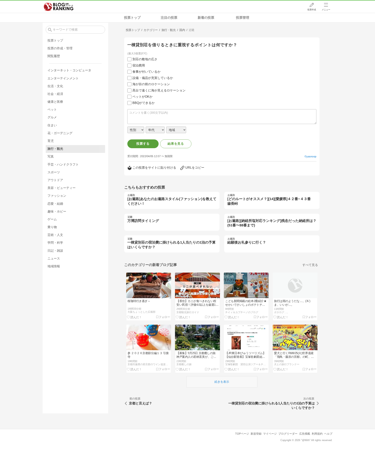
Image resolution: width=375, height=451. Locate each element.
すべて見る (310, 265)
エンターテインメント (63, 78)
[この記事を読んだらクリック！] (134, 317)
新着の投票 (206, 17)
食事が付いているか (146, 71)
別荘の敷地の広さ (144, 59)
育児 (50, 141)
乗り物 (52, 227)
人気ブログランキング (58, 6)
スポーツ (53, 172)
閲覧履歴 (53, 56)
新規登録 (256, 433)
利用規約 (317, 433)
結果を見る (176, 143)
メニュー (326, 9)
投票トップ (132, 17)
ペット (52, 109)
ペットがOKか (142, 96)
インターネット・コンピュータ (69, 70)
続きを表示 (221, 381)
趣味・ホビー (56, 211)
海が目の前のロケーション (151, 84)
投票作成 (311, 9)
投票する (142, 143)
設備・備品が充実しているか (152, 78)
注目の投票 (169, 17)
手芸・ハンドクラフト (63, 164)
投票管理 (242, 17)
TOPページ (242, 433)
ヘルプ (328, 433)
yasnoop (311, 156)
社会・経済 (55, 94)
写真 (50, 156)
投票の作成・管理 (59, 48)
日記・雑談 (55, 250)
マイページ (270, 433)
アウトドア (55, 180)
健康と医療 (55, 101)
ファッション (56, 195)
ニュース (53, 258)
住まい (52, 125)
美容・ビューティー (61, 188)
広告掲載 (304, 433)
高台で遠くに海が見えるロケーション (159, 90)
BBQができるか (143, 103)
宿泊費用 (138, 65)
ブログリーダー (287, 433)
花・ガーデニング (59, 133)
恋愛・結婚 (55, 203)
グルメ (52, 117)
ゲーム (52, 219)
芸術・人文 (55, 235)
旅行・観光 (55, 148)
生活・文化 (55, 86)
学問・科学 (55, 242)
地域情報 (53, 266)
